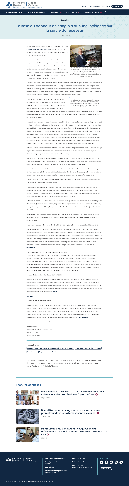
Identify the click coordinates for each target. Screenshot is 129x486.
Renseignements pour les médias (54, 463)
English (84, 6)
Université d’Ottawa (79, 462)
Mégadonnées (44, 352)
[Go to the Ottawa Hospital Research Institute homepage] (24, 5)
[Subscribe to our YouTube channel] (111, 462)
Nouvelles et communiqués (55, 458)
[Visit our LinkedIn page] (101, 462)
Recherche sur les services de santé (88, 348)
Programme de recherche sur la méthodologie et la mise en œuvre (50, 348)
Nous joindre (106, 6)
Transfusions (31, 352)
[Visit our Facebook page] (106, 462)
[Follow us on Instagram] (116, 462)
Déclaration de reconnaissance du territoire (82, 466)
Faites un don (117, 6)
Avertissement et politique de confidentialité (56, 472)
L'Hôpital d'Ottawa (79, 458)
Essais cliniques (57, 352)
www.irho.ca (31, 248)
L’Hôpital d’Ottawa (94, 6)
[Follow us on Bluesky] (121, 462)
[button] (14, 12)
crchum (54, 292)
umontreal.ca (83, 317)
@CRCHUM (30, 296)
